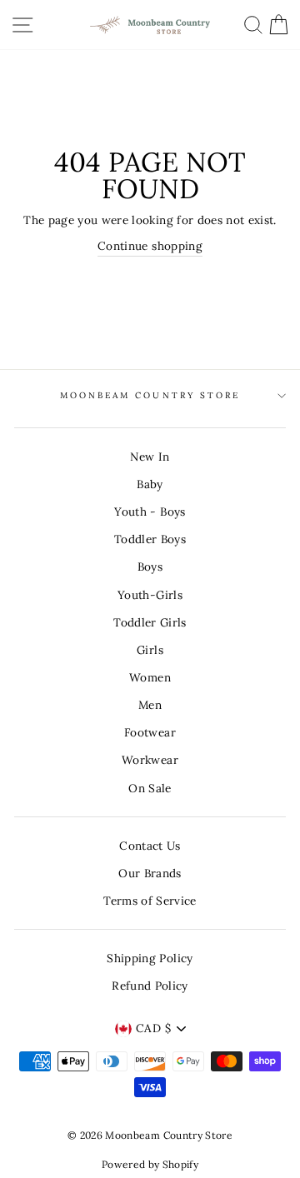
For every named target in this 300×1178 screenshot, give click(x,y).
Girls (150, 649)
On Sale (149, 788)
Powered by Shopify (150, 1164)
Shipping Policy (149, 958)
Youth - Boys (149, 511)
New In (149, 456)
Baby (149, 484)
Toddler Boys (150, 539)
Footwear (150, 732)
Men (150, 704)
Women (150, 677)
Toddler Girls (149, 622)
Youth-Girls (150, 594)
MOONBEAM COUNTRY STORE (150, 395)
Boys (150, 566)
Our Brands (149, 873)
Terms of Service (149, 900)
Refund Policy (150, 985)
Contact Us (149, 845)
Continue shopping (150, 245)
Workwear (150, 759)
